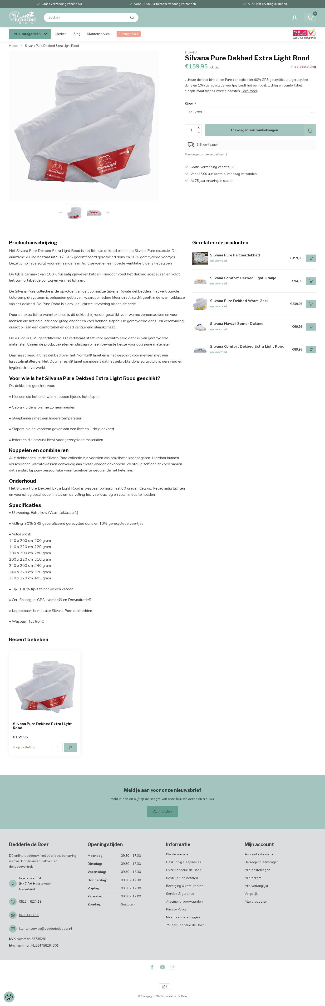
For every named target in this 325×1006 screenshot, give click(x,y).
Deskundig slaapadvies (183, 862)
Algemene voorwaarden (184, 901)
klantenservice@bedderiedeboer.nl (45, 928)
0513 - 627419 (30, 901)
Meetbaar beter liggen (183, 917)
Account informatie (259, 854)
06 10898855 (29, 915)
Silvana (191, 52)
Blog (77, 34)
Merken (61, 34)
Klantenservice (98, 34)
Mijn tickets (253, 878)
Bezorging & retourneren (184, 886)
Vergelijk (251, 893)
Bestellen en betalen (182, 878)
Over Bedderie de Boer (183, 870)
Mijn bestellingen (257, 870)
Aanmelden (162, 811)
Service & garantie (180, 893)
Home (13, 46)
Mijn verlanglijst (256, 886)
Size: (190, 103)
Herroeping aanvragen (262, 862)
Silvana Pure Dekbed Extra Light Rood (52, 46)
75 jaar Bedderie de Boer (185, 925)
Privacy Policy (176, 909)
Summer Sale (128, 34)
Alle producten (256, 901)
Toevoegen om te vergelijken (204, 154)
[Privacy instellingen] (9, 997)
